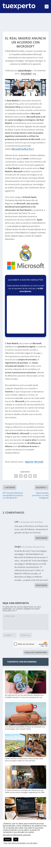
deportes (29, 461)
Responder (41, 538)
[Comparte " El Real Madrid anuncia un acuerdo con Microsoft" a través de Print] (35, 476)
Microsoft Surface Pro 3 (23, 149)
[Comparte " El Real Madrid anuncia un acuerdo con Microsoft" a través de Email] (30, 476)
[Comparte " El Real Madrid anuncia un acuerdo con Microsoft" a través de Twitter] (20, 476)
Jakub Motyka (24, 70)
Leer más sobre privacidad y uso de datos (20, 843)
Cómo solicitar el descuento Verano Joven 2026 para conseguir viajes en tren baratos (24, 759)
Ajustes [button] (7, 839)
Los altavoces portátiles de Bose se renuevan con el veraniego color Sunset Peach (25, 728)
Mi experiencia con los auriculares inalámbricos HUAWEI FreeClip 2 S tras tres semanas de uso (24, 696)
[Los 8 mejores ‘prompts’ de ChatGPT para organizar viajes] (25, 809)
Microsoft (38, 461)
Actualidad (26, 73)
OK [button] (16, 839)
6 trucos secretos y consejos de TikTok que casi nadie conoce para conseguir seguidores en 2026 (24, 791)
